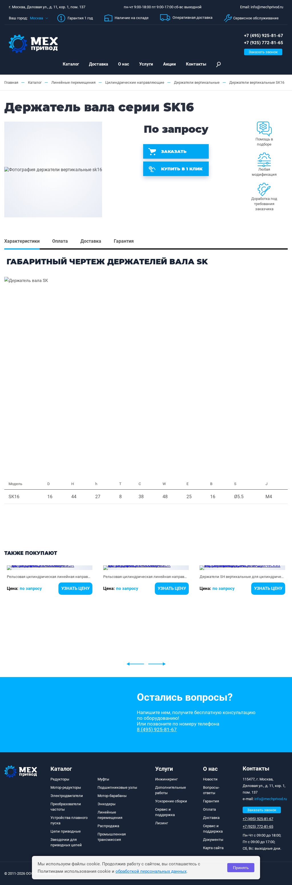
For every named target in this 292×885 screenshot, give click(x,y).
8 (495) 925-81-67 (157, 729)
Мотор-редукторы (65, 787)
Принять (241, 867)
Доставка (98, 64)
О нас (123, 64)
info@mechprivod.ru (270, 799)
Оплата (209, 809)
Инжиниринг (166, 779)
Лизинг (161, 823)
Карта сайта (213, 848)
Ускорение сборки (171, 801)
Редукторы (59, 779)
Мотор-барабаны (112, 796)
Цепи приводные (65, 831)
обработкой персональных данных (150, 871)
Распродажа (108, 826)
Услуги (146, 64)
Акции (169, 64)
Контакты (196, 64)
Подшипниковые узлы (117, 787)
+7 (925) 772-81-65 (263, 42)
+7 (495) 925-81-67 (263, 35)
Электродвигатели (66, 796)
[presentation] (135, 664)
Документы (213, 839)
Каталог (71, 64)
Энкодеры (106, 804)
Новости (210, 779)
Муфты (103, 779)
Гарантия (211, 801)
